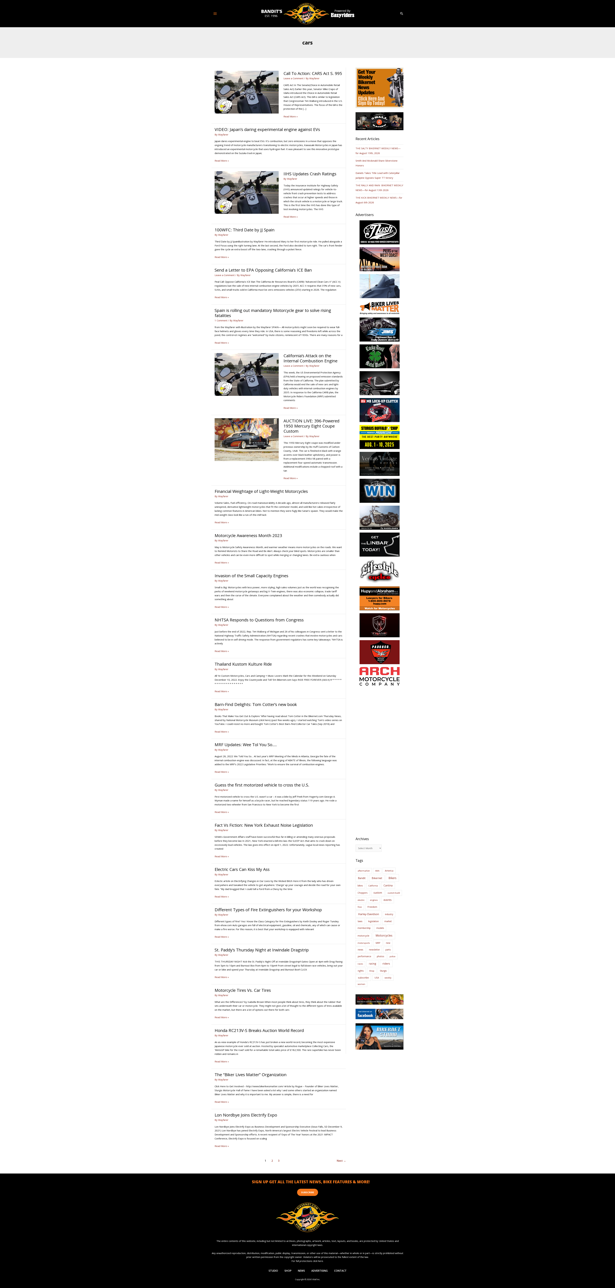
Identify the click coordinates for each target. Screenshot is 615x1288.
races (360, 963)
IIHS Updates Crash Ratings (309, 174)
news (360, 949)
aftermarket (364, 870)
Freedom (372, 906)
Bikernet (377, 878)
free (360, 906)
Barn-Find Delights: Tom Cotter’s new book (256, 704)
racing (372, 963)
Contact (340, 1270)
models (380, 927)
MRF (378, 942)
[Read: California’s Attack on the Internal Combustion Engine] (247, 374)
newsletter (374, 949)
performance (364, 956)
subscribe (363, 977)
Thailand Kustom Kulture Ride (243, 664)
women (361, 984)
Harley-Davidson (368, 914)
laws (360, 921)
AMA (377, 870)
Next (341, 1160)
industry (389, 914)
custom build (394, 892)
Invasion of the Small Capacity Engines (251, 576)
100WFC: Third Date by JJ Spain (245, 230)
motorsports (364, 943)
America (389, 870)
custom (377, 892)
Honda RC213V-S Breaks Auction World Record (259, 1030)
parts (388, 949)
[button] (402, 13)
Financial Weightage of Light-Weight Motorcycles (261, 491)
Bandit (361, 878)
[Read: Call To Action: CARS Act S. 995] (247, 91)
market (388, 921)
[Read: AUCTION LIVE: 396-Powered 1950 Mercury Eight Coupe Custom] (247, 439)
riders (386, 963)
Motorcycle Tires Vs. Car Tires (243, 990)
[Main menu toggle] (215, 13)
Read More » (290, 116)
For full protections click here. (307, 1261)
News (301, 1270)
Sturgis (383, 970)
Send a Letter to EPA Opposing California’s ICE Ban (263, 270)
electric (361, 900)
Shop (371, 970)
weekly (388, 977)
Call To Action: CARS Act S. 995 (312, 73)
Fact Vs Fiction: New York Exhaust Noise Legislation (264, 825)
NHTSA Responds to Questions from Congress (259, 620)
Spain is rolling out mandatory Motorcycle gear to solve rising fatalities (273, 312)
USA (377, 977)
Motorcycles (384, 935)
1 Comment (221, 320)
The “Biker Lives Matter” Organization (251, 1074)
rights (361, 970)
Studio (273, 1270)
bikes (360, 885)
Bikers (392, 878)
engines (374, 900)
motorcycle (363, 935)
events (388, 900)
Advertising (319, 1270)
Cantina (388, 885)
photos (380, 956)
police (392, 956)
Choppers (363, 892)
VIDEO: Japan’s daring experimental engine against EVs (267, 129)
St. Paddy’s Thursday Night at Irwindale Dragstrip (262, 950)
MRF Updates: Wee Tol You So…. (246, 744)
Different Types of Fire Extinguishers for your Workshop (268, 910)
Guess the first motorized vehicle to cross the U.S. (262, 785)
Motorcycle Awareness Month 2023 (248, 535)
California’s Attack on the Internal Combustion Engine (310, 358)
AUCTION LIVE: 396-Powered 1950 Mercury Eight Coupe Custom (311, 426)
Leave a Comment (293, 78)
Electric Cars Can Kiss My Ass (242, 869)
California (373, 885)
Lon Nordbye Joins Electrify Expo (246, 1115)
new (388, 942)
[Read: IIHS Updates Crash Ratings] (247, 192)
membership (364, 927)
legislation (373, 921)
